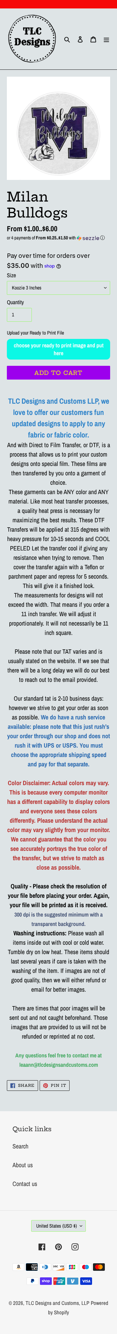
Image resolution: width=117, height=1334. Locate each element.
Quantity (15, 302)
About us (22, 1165)
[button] (58, 237)
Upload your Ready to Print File (35, 333)
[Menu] (106, 39)
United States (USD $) (56, 1225)
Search (20, 1146)
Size (11, 275)
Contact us (24, 1183)
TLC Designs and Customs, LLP (57, 1302)
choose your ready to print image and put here (59, 349)
